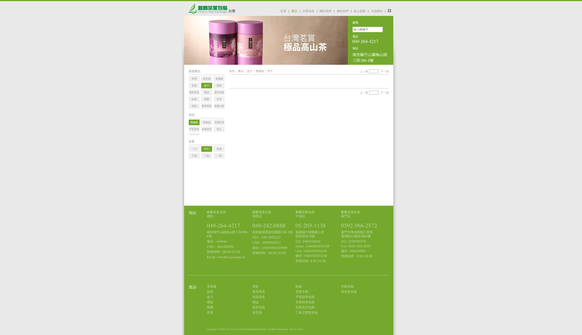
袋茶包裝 (258, 307)
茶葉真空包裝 (305, 307)
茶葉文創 (302, 291)
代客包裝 (308, 11)
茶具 (210, 312)
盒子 (249, 71)
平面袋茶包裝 (305, 297)
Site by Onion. (297, 329)
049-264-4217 (223, 225)
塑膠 (210, 307)
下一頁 (385, 71)
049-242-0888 (269, 225)
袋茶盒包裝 (349, 291)
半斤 (270, 71)
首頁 (283, 11)
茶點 (255, 286)
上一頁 (364, 71)
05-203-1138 (311, 225)
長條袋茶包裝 (305, 302)
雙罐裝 (260, 71)
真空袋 (257, 312)
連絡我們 (343, 11)
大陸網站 (377, 11)
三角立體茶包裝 (307, 312)
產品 (294, 11)
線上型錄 (360, 11)
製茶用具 (258, 291)
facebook (390, 10)
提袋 (210, 291)
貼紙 (299, 286)
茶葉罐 (211, 286)
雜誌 (255, 302)
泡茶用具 (258, 297)
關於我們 (325, 11)
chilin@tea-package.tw (231, 257)
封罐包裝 (347, 286)
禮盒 (210, 302)
